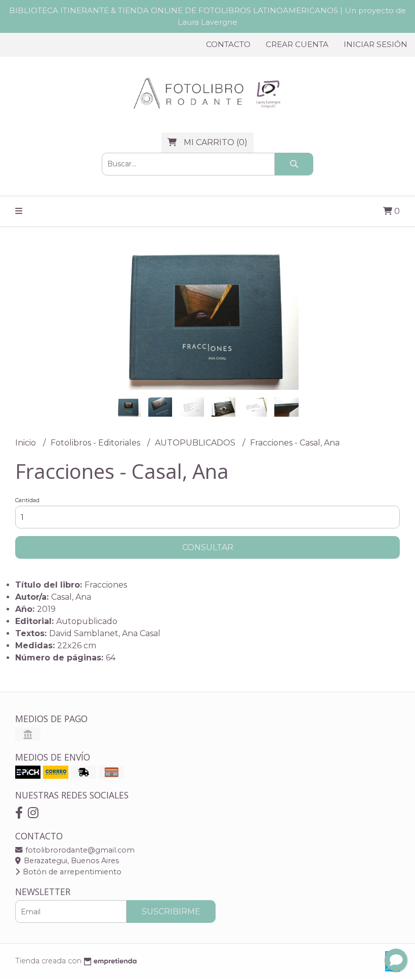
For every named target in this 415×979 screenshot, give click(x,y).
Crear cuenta (297, 44)
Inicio (26, 443)
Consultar (207, 547)
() (215, 142)
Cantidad (27, 500)
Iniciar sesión (375, 44)
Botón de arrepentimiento (71, 871)
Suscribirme (171, 911)
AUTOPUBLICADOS (196, 443)
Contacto (228, 44)
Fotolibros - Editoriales (96, 443)
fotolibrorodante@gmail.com (79, 850)
